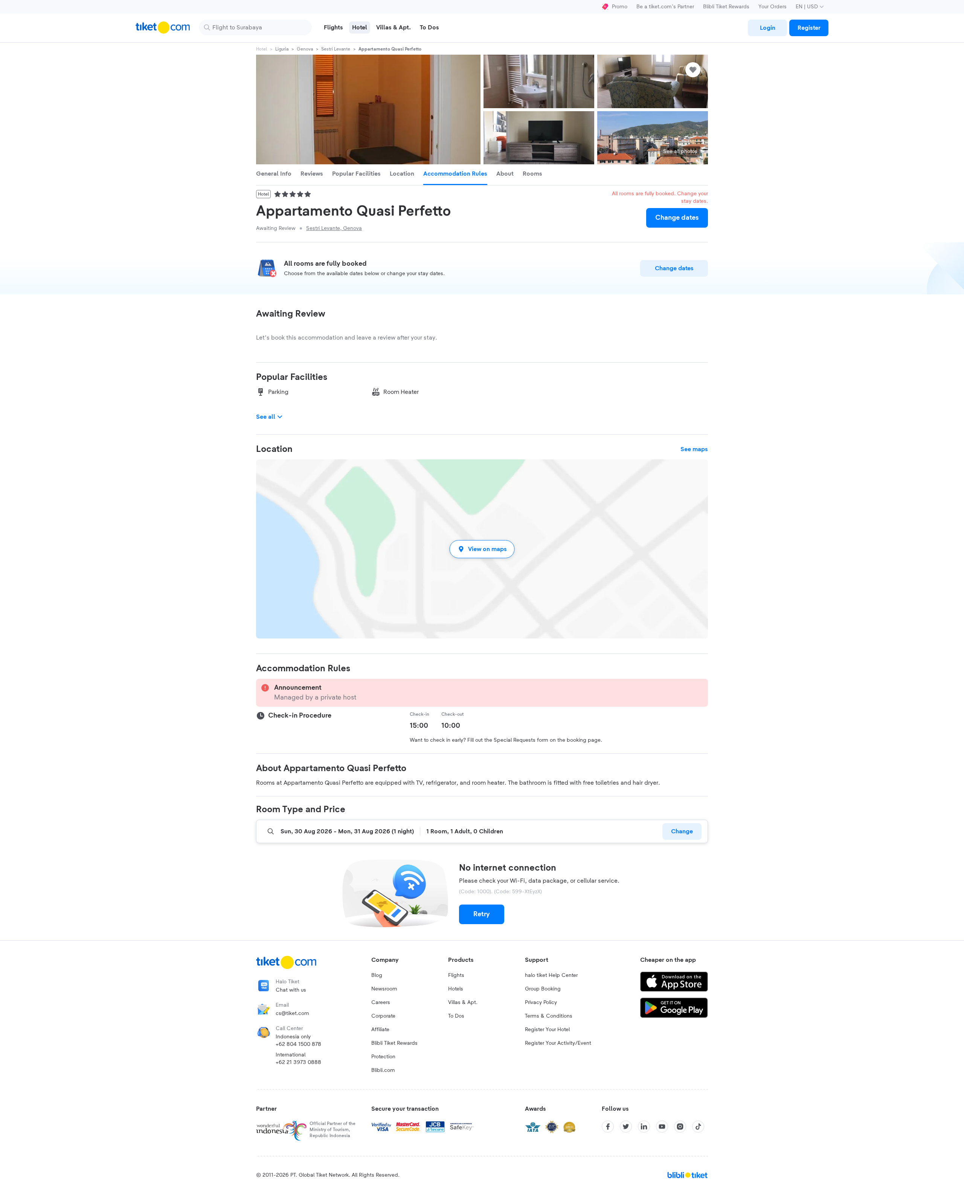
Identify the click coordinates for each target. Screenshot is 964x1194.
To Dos (456, 1016)
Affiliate (380, 1029)
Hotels (455, 989)
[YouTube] (662, 1127)
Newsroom (384, 989)
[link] (767, 28)
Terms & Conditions (548, 1016)
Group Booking (543, 989)
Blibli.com (383, 1070)
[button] (482, 548)
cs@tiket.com (292, 1013)
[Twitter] (626, 1127)
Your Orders (772, 6)
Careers (380, 1002)
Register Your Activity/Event (558, 1043)
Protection (383, 1056)
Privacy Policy (541, 1002)
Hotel (261, 49)
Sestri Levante (335, 49)
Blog (376, 975)
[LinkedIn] (644, 1127)
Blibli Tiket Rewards (726, 6)
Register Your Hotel (547, 1029)
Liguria (281, 49)
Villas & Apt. (462, 1002)
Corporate (383, 1016)
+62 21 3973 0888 (298, 1062)
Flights (456, 975)
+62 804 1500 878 (298, 1044)
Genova (305, 49)
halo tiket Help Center (551, 975)
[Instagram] (680, 1127)
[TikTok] (698, 1127)
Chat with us (291, 990)
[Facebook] (608, 1127)
